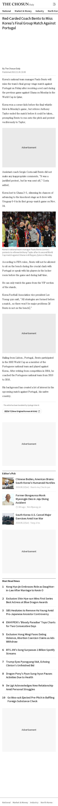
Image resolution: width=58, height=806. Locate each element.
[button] (54, 4)
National (6, 802)
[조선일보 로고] (18, 4)
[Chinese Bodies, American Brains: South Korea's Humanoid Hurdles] (8, 483)
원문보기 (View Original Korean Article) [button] (20, 411)
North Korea (46, 802)
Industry (34, 802)
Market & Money (20, 802)
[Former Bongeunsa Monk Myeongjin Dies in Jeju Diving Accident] (8, 499)
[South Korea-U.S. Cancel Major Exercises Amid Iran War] (8, 519)
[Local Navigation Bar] (54, 4)
